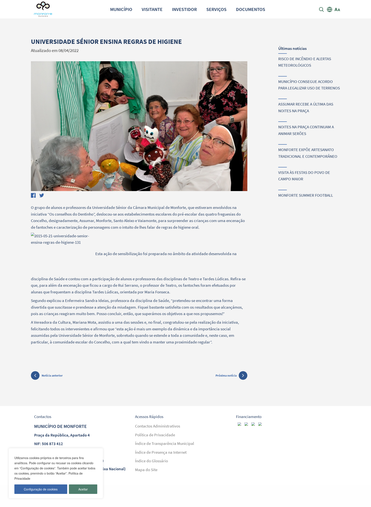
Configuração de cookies (41, 489)
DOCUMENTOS (250, 9)
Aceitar (83, 489)
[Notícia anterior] (35, 376)
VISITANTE (152, 9)
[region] (56, 473)
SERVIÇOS (216, 9)
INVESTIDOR (184, 9)
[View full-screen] (139, 126)
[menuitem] (121, 9)
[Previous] (38, 127)
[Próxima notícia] (243, 375)
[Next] (239, 127)
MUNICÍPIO (121, 9)
